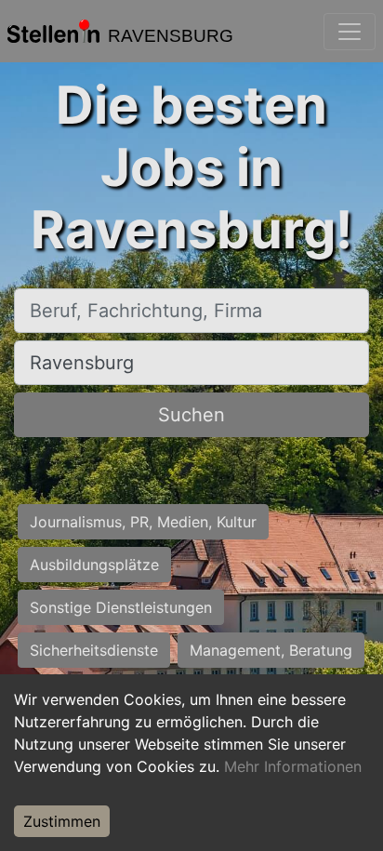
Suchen (191, 415)
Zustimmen (61, 821)
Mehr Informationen (293, 766)
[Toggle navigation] (350, 31)
